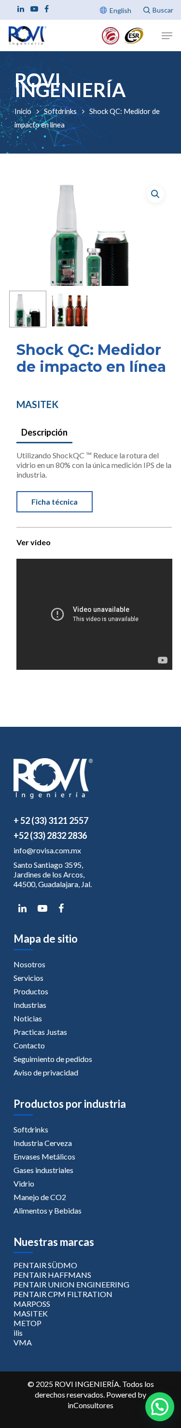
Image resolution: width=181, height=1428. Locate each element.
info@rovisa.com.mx (47, 850)
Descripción (44, 432)
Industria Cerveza (43, 1142)
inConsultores (90, 1405)
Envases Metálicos (44, 1156)
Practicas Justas (40, 1031)
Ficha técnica (54, 501)
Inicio (22, 111)
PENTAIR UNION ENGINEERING (71, 1284)
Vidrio (24, 1183)
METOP (28, 1323)
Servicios (28, 977)
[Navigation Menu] (167, 36)
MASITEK (37, 404)
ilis (18, 1332)
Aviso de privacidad (46, 1072)
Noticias (28, 1018)
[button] (155, 194)
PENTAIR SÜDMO (45, 1265)
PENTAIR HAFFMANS (52, 1274)
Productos (31, 991)
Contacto (29, 1045)
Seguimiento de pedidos (53, 1058)
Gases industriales (43, 1169)
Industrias (30, 1004)
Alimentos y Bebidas (48, 1210)
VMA (23, 1342)
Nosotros (29, 964)
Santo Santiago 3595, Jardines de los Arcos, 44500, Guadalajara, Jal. (53, 874)
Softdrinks (60, 111)
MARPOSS (32, 1303)
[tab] (93, 433)
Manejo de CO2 (40, 1197)
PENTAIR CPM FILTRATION (63, 1294)
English (120, 10)
